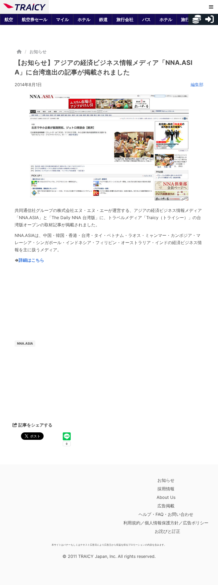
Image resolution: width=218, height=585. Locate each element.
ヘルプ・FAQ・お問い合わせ (166, 514)
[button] (211, 7)
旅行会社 (124, 19)
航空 (9, 19)
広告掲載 (165, 505)
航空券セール (34, 19)
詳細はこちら (31, 260)
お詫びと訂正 (167, 531)
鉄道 (103, 19)
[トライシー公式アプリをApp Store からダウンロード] (34, 508)
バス (146, 19)
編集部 (197, 84)
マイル (62, 19)
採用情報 (165, 488)
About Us (166, 497)
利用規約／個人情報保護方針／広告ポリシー (165, 522)
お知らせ (38, 51)
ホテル (84, 19)
